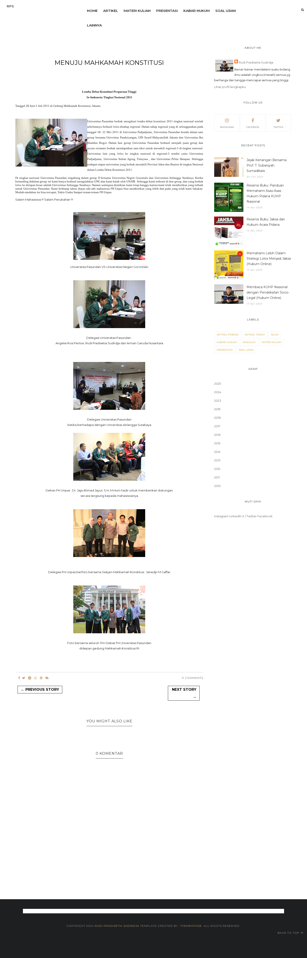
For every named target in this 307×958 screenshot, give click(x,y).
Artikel (110, 11)
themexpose (191, 925)
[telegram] (29, 678)
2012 (217, 469)
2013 (217, 460)
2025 (217, 383)
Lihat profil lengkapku (230, 87)
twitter (278, 127)
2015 (217, 443)
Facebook (265, 516)
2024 (217, 392)
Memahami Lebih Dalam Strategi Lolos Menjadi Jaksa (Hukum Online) (269, 258)
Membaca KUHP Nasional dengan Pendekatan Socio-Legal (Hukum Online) (268, 292)
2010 (217, 486)
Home (92, 11)
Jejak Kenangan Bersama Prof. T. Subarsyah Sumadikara (267, 165)
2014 (217, 452)
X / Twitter (249, 516)
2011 (217, 477)
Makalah (249, 342)
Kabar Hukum (196, 11)
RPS (10, 6)
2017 (217, 426)
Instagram (221, 516)
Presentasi (167, 11)
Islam (274, 334)
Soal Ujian (225, 11)
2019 (217, 409)
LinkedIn (235, 516)
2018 (217, 417)
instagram (227, 127)
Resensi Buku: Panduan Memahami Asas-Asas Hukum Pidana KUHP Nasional (265, 193)
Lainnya (94, 25)
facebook (252, 127)
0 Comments (192, 678)
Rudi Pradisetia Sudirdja (256, 62)
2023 (217, 400)
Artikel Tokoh (255, 334)
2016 (217, 434)
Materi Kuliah (137, 11)
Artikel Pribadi (227, 334)
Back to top (289, 932)
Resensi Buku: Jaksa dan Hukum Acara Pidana (266, 222)
